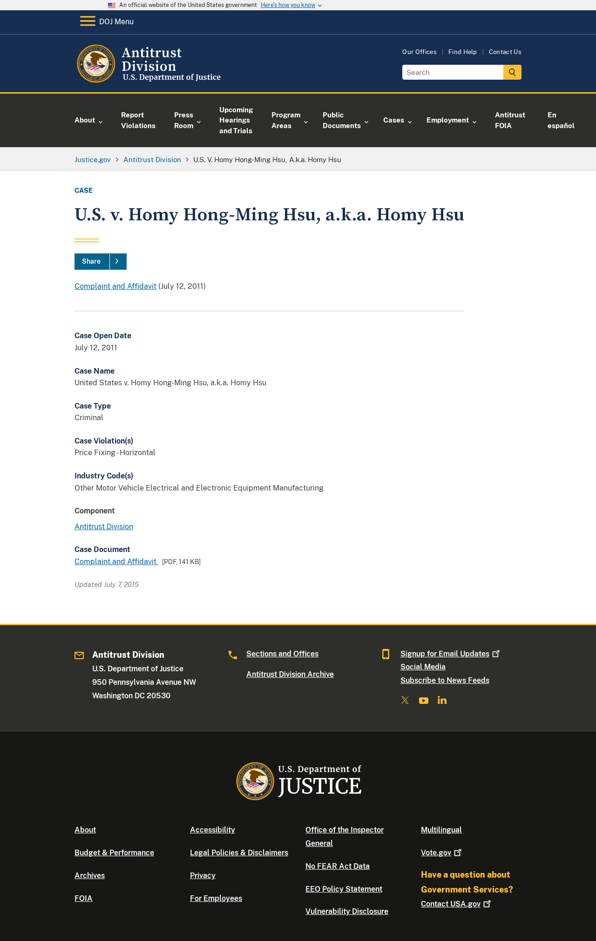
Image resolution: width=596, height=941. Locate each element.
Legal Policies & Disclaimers (239, 852)
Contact (451, 904)
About (85, 829)
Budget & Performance (114, 852)
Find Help (462, 51)
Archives (89, 875)
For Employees (216, 898)
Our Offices (419, 51)
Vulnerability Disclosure (346, 911)
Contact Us (505, 51)
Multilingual (441, 829)
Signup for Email (444, 653)
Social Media (423, 666)
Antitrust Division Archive (290, 674)
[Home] (150, 81)
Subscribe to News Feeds (444, 680)
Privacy (203, 875)
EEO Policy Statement (343, 889)
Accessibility (212, 829)
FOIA (83, 898)
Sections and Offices (282, 653)
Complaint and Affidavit (115, 286)
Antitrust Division (103, 526)
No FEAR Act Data (337, 866)
